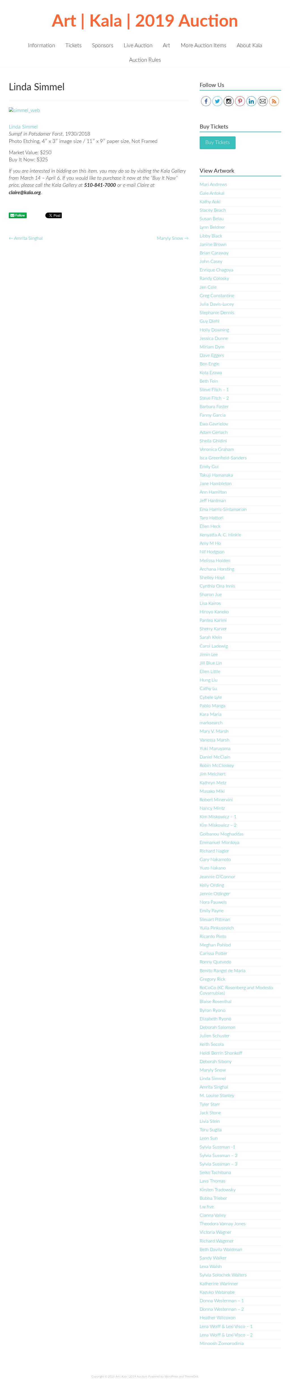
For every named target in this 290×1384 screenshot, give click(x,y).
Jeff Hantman (213, 500)
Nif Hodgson (212, 552)
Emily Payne (211, 911)
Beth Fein (209, 381)
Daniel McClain (215, 757)
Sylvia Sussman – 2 (218, 1155)
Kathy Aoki (210, 202)
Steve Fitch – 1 (214, 389)
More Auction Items (203, 45)
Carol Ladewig (214, 646)
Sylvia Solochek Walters (223, 1275)
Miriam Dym (212, 347)
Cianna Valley (213, 1215)
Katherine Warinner (219, 1284)
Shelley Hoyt (212, 577)
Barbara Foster (214, 406)
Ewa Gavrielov (214, 424)
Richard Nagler (214, 851)
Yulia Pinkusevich (217, 928)
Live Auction (138, 45)
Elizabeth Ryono (215, 1019)
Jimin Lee (209, 654)
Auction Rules (145, 60)
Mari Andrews (213, 184)
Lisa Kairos (210, 603)
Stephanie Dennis (217, 312)
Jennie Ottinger (215, 894)
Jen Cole (208, 287)
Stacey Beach (213, 210)
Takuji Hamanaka (216, 475)
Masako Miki (212, 791)
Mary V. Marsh (214, 731)
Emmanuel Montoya (219, 842)
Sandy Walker (213, 1258)
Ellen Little (210, 671)
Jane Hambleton (216, 483)
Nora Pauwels (213, 902)
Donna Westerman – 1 (222, 1301)
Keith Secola (212, 1044)
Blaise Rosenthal (216, 1001)
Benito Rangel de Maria (223, 971)
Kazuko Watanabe (217, 1292)
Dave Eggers (212, 355)
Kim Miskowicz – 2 (218, 825)
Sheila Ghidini (213, 441)
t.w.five (207, 1207)
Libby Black (211, 236)
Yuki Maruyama (215, 748)
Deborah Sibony (216, 1061)
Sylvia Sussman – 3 (218, 1164)
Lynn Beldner (212, 227)
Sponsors (102, 45)
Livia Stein (210, 1121)
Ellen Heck (210, 526)
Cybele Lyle (211, 697)
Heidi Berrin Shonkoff (221, 1053)
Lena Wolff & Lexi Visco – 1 (226, 1326)
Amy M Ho (210, 543)
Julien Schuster (215, 1036)
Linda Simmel (23, 127)
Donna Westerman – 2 (222, 1309)
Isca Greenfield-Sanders (223, 458)
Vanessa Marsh (214, 740)
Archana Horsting (217, 569)
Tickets (73, 45)
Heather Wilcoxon (218, 1318)
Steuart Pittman (215, 919)
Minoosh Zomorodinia (222, 1343)
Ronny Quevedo (215, 962)
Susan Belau (212, 219)
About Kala (249, 45)
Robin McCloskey (217, 765)
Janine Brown (213, 244)
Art (166, 45)
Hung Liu (209, 680)
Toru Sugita (211, 1130)
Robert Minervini (216, 800)
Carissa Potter (213, 953)
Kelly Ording (212, 885)
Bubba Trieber (213, 1198)
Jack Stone (210, 1113)
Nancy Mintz (212, 808)
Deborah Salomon (217, 1027)
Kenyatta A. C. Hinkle (220, 535)
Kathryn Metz (213, 783)
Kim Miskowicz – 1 (218, 817)
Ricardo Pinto (213, 936)
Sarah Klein (211, 637)
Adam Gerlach (214, 432)
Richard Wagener (217, 1241)
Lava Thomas (212, 1181)
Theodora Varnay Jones (223, 1224)
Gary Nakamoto (215, 859)
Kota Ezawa (211, 372)
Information (41, 45)
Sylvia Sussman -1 (217, 1147)
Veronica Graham (217, 449)
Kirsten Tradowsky (218, 1190)
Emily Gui (209, 466)
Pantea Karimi (213, 620)
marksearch (211, 723)
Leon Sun (209, 1138)
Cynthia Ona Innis (217, 586)
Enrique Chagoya (216, 270)
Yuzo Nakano (213, 868)
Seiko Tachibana (215, 1172)
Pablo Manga (212, 706)
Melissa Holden (215, 560)
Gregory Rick (212, 979)
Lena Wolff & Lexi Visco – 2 (226, 1335)
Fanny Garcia (213, 415)
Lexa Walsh (211, 1266)
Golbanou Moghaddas (222, 834)
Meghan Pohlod (215, 945)
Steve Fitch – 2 (214, 398)
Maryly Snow (173, 238)
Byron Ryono (212, 1010)
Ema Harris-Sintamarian (223, 509)
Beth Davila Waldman (221, 1249)
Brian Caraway (214, 253)
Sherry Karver (213, 629)
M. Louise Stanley (217, 1095)
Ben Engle (209, 364)
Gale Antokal (212, 193)
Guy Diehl (209, 321)
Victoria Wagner (215, 1232)
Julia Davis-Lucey (217, 304)
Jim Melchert (212, 774)
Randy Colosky (214, 278)
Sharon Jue (211, 594)
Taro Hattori (211, 518)
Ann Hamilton (213, 492)
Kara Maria (210, 714)
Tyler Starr (210, 1104)
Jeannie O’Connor (217, 877)
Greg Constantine (217, 295)
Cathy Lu (208, 688)
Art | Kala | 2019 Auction (145, 21)
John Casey (211, 261)
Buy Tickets (217, 142)
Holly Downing (214, 330)
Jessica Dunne (214, 338)
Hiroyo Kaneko (214, 612)
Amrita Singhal (26, 238)
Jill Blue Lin (211, 663)
